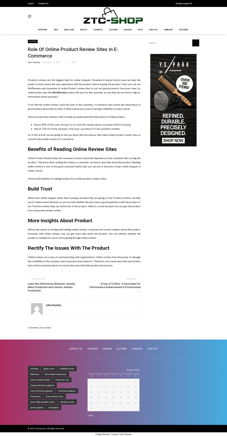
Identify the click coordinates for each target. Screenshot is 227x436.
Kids (56, 30)
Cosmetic (98, 30)
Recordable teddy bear (56, 374)
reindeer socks (67, 402)
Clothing (113, 30)
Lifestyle (153, 30)
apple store (49, 368)
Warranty (34, 374)
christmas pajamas (67, 390)
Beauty (83, 30)
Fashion (128, 30)
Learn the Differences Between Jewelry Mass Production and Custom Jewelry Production (51, 287)
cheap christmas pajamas (42, 385)
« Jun (90, 415)
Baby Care (69, 30)
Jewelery (168, 30)
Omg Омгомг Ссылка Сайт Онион (113, 434)
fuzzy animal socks (54, 396)
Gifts (140, 30)
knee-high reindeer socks (42, 402)
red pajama (53, 407)
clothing (34, 368)
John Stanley (34, 62)
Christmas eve (62, 379)
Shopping (42, 30)
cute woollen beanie (40, 379)
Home (31, 3)
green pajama (36, 407)
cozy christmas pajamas (41, 390)
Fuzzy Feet (35, 396)
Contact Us (43, 3)
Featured (183, 30)
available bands (67, 368)
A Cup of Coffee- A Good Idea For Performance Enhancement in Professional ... (115, 287)
